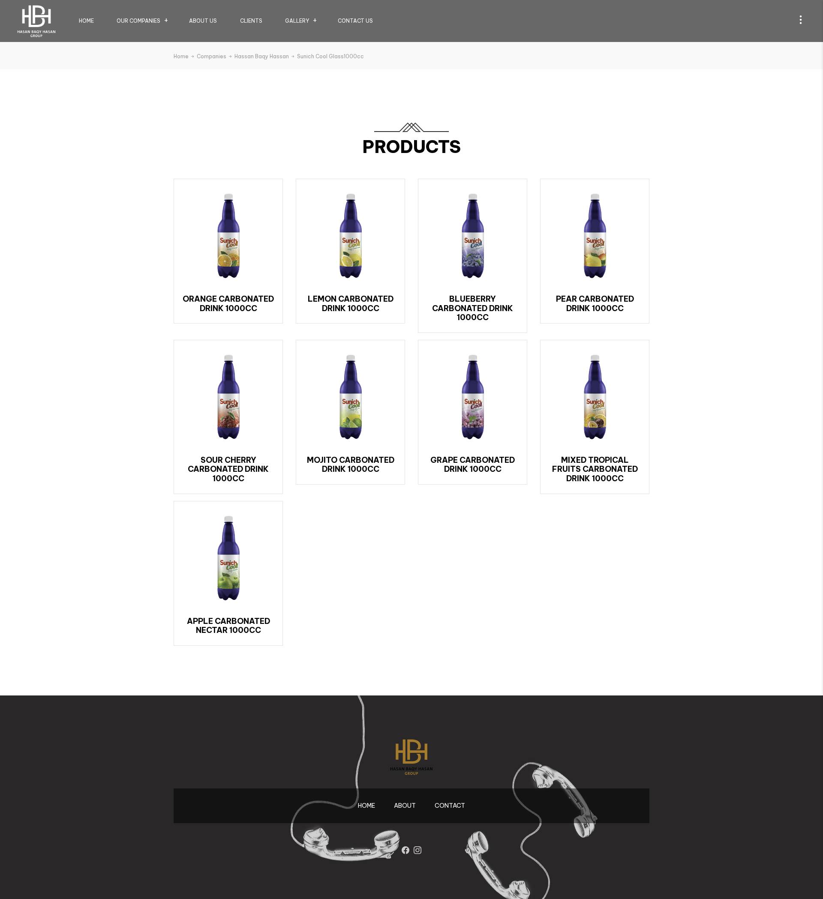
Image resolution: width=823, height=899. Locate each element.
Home (86, 21)
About (405, 805)
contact (450, 805)
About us (203, 21)
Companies (212, 56)
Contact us (355, 21)
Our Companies (138, 21)
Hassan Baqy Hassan (262, 56)
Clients (251, 21)
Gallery (297, 21)
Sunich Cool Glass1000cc (330, 56)
